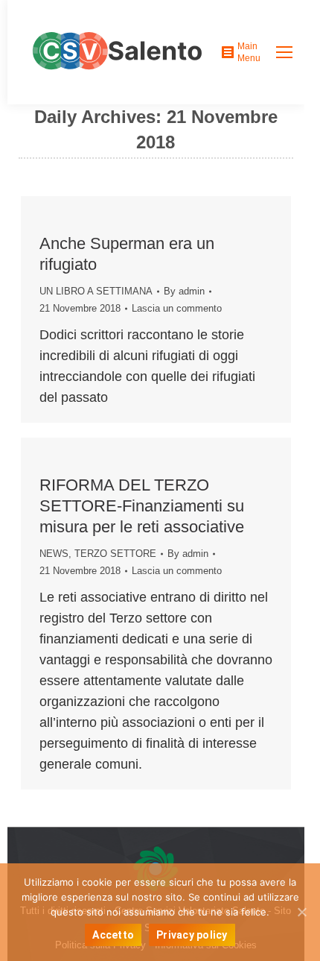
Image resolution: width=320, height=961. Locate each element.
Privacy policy (192, 935)
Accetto (113, 935)
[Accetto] (301, 911)
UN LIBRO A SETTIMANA (96, 291)
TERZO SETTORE (115, 553)
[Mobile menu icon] (284, 52)
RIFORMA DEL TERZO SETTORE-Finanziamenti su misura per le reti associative (141, 506)
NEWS (53, 553)
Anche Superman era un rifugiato (126, 254)
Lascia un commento (177, 308)
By (184, 291)
